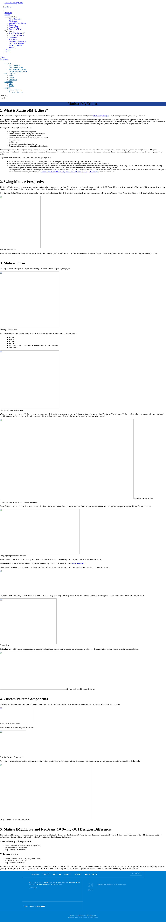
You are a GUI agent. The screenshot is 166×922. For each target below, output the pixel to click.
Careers (11, 78)
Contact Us (13, 80)
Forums (7, 15)
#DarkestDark (64, 882)
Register (7, 49)
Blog (11, 84)
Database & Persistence (17, 41)
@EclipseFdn (58, 884)
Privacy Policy (91, 874)
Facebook (74, 906)
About (11, 76)
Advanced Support (15, 92)
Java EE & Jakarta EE (17, 33)
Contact (46, 874)
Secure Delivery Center (17, 23)
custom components (78, 563)
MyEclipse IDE (14, 65)
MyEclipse (13, 21)
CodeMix (12, 25)
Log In (7, 51)
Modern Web (13, 37)
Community (9, 82)
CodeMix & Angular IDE (18, 71)
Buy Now (8, 13)
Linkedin (78, 906)
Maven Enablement (16, 45)
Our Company (10, 73)
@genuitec (52, 882)
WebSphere (13, 39)
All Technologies (15, 19)
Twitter (11, 86)
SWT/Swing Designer (101, 116)
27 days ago (33, 887)
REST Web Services (16, 43)
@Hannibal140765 (37, 882)
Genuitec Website (15, 29)
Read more (136, 873)
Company (67, 874)
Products (8, 63)
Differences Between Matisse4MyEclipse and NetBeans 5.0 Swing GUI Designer (70, 172)
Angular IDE (13, 27)
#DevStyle (32, 884)
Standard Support (15, 90)
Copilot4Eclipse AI (16, 67)
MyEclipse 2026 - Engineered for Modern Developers (111, 884)
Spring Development (16, 35)
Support (7, 88)
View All (12, 47)
